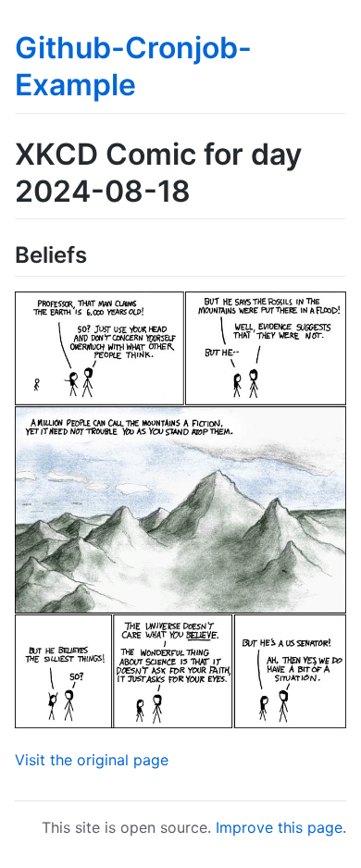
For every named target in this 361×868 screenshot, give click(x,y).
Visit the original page (91, 759)
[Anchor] (98, 253)
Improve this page (279, 827)
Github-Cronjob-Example (133, 66)
